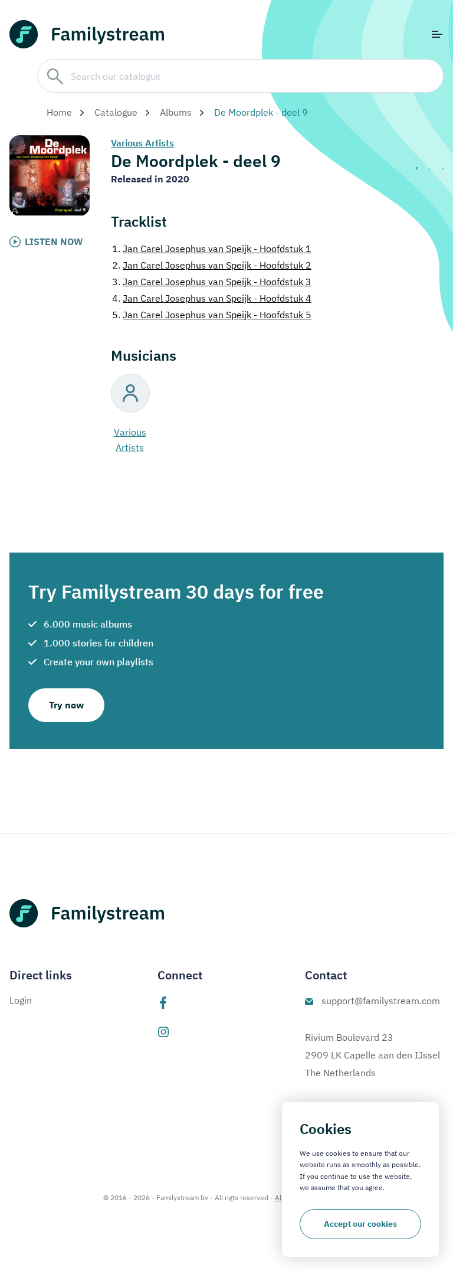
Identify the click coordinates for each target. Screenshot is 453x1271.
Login (20, 1000)
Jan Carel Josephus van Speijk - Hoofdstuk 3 (211, 281)
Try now (66, 705)
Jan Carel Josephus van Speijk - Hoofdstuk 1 (211, 248)
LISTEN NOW (54, 241)
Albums (176, 112)
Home (59, 112)
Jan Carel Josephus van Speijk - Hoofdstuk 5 (211, 315)
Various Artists (142, 143)
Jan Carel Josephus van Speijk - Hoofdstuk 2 (211, 265)
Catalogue (115, 112)
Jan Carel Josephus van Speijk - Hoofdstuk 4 (211, 298)
